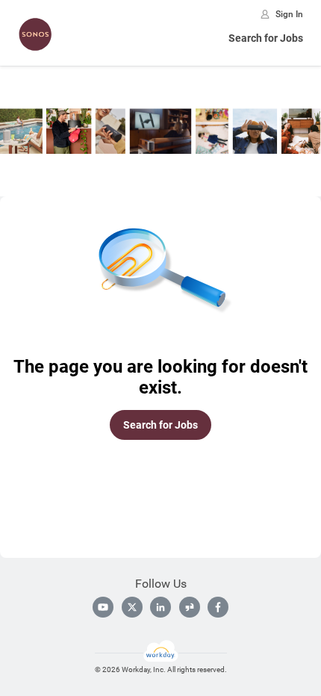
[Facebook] (218, 607)
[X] (132, 607)
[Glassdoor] (189, 607)
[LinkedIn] (160, 607)
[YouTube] (103, 607)
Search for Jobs (265, 38)
